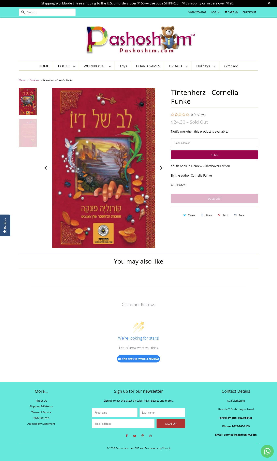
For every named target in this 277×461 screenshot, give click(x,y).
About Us (41, 400)
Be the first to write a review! (138, 359)
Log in (215, 12)
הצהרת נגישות (41, 418)
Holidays (204, 66)
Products (35, 80)
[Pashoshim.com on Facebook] (126, 435)
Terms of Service (41, 412)
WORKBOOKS (95, 66)
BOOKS (64, 66)
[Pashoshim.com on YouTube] (134, 435)
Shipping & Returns (41, 406)
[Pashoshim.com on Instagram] (150, 435)
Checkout (249, 12)
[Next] (160, 167)
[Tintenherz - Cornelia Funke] (104, 168)
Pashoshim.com (124, 448)
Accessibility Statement (41, 424)
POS (137, 448)
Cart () (232, 12)
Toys (123, 66)
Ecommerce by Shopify (158, 448)
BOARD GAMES (148, 66)
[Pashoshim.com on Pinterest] (142, 435)
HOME (44, 66)
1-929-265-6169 (197, 12)
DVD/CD (176, 66)
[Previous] (47, 167)
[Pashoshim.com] (138, 40)
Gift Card (231, 66)
